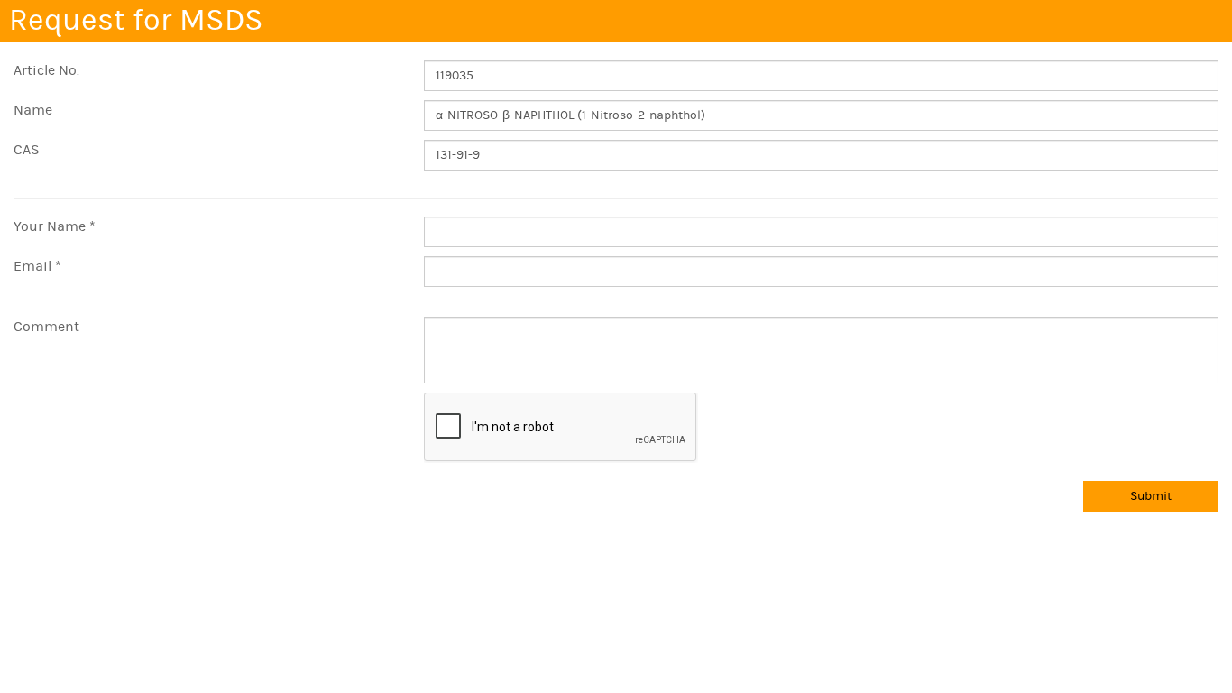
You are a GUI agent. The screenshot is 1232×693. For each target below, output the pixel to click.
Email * (37, 266)
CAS (27, 150)
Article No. (46, 70)
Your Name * (55, 226)
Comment (46, 327)
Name (33, 110)
